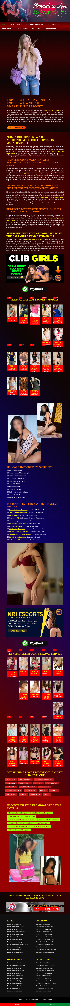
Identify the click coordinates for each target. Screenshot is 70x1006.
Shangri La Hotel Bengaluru (49, 820)
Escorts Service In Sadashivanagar (16, 963)
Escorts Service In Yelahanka (43, 963)
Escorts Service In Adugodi (14, 939)
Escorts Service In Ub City (14, 968)
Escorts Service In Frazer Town (15, 978)
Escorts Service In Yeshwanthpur (45, 965)
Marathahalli (7, 28)
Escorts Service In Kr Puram (15, 934)
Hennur (54, 790)
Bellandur (11, 783)
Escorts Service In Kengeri (43, 986)
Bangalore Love (35, 999)
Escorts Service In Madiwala (15, 937)
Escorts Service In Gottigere (14, 981)
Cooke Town (44, 787)
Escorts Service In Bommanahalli (45, 939)
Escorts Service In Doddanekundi (45, 952)
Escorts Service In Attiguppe (15, 942)
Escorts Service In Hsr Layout (15, 926)
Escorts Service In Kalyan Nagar (45, 981)
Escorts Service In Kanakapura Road (46, 983)
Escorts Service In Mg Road (43, 929)
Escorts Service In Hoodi (14, 986)
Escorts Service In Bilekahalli (15, 952)
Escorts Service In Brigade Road (44, 944)
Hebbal (23, 794)
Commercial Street (27, 787)
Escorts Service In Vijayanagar (15, 970)
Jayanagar (36, 28)
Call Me (17, 1004)
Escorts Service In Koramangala (16, 931)
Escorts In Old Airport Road (43, 975)
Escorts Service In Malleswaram (44, 926)
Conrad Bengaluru (42, 823)
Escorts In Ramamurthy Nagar (44, 931)
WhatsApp (52, 1004)
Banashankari (50, 28)
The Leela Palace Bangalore (18, 813)
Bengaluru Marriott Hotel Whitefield (22, 816)
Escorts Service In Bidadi (14, 949)
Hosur (47, 794)
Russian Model (16, 24)
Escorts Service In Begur (14, 947)
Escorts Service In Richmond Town (45, 937)
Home (4, 24)
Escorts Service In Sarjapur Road (45, 970)
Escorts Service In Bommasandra (45, 942)
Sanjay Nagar (52, 783)
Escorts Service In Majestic (43, 924)
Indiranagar (23, 28)
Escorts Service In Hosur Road (44, 968)
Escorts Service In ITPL (13, 988)
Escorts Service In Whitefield (15, 975)
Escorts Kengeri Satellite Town (44, 988)
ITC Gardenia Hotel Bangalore (19, 826)
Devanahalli (31, 790)
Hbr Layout (11, 794)
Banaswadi (11, 779)
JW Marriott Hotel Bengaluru (19, 830)
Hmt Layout (35, 794)
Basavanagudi (25, 779)
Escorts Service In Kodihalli (43, 991)
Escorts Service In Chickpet (43, 947)
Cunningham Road (14, 790)
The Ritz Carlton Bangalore (41, 813)
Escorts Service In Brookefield (44, 973)
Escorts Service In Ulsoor (14, 973)
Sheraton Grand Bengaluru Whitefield (22, 820)
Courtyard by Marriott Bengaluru (20, 823)
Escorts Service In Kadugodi (43, 978)
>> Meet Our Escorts (16, 127)
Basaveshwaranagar (44, 779)
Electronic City (54, 24)
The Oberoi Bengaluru (42, 826)
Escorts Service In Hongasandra (16, 983)
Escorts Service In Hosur (14, 924)
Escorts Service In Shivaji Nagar (16, 965)
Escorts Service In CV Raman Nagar (46, 949)
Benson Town (25, 783)
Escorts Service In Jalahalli (14, 991)
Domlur (43, 790)
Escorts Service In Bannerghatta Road (17, 944)
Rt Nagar (38, 783)
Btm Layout (11, 787)
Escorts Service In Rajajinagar (44, 934)
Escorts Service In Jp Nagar (14, 929)
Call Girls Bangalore (35, 24)
